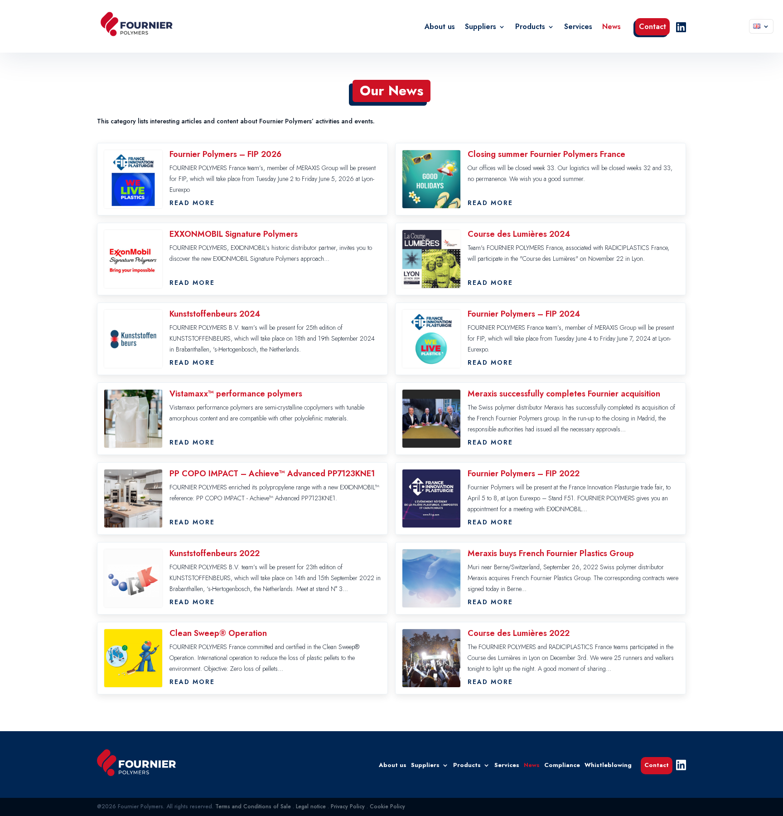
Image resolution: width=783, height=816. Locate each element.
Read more (192, 202)
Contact (652, 28)
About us (440, 28)
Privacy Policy (348, 806)
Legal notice (311, 806)
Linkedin (681, 27)
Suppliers (480, 28)
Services (578, 28)
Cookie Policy (387, 806)
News (611, 28)
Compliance (562, 764)
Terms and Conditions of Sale (253, 806)
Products (530, 28)
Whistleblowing (608, 764)
